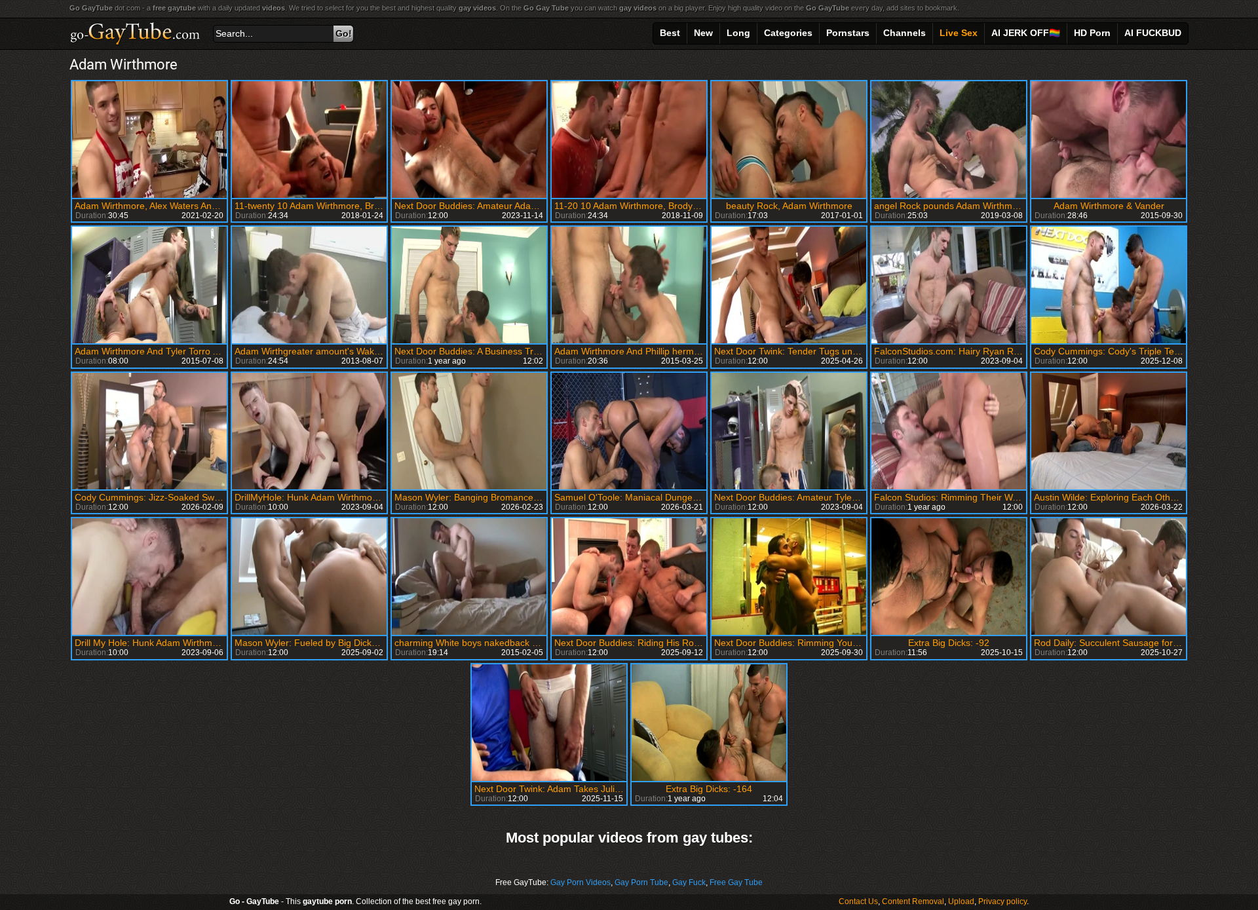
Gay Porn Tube (641, 882)
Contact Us (858, 901)
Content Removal (913, 901)
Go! (343, 33)
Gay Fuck (689, 882)
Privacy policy (1002, 901)
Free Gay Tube (736, 882)
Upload (961, 901)
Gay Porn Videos (580, 882)
